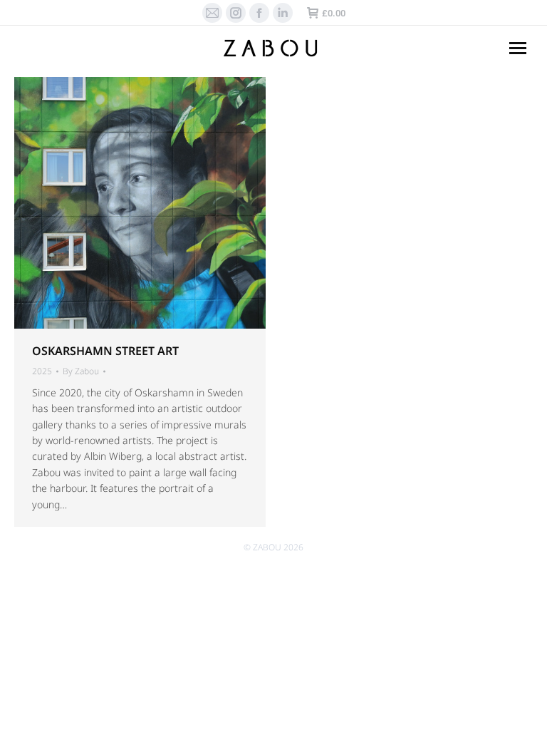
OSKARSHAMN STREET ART (105, 351)
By (81, 371)
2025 (42, 371)
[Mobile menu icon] (518, 48)
